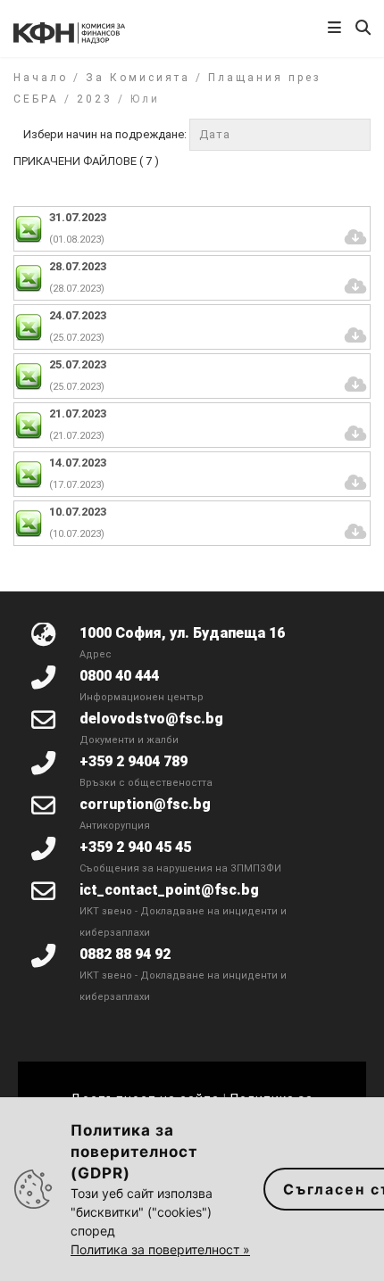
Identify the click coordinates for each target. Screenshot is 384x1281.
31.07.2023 (77, 217)
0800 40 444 (119, 675)
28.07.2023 (77, 266)
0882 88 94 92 (125, 954)
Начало (40, 77)
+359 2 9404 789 (133, 761)
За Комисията (138, 77)
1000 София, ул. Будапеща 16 (182, 632)
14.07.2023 (77, 462)
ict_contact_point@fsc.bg (169, 889)
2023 (95, 99)
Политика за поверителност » (160, 1249)
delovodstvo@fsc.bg (151, 718)
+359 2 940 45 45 (135, 847)
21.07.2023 (77, 413)
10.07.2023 (77, 511)
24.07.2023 (77, 315)
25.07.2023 (77, 364)
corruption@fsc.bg (145, 804)
